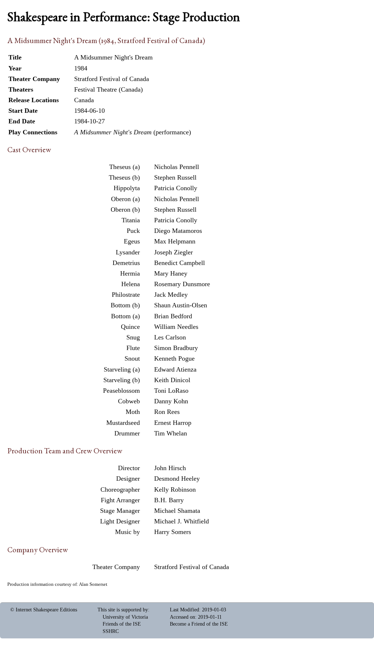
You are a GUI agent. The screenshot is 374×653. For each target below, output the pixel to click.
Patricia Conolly (175, 188)
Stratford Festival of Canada (191, 567)
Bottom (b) (125, 305)
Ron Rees (167, 411)
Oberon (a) (125, 199)
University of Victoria (125, 617)
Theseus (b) (124, 177)
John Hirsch (170, 468)
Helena (130, 284)
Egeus (132, 241)
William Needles (176, 326)
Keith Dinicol (172, 380)
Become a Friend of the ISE (199, 624)
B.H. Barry (169, 500)
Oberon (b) (125, 209)
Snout (132, 358)
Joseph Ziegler (173, 252)
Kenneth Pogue (174, 358)
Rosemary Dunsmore (182, 284)
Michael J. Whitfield (181, 521)
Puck (133, 230)
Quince (130, 326)
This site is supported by (123, 609)
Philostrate (126, 294)
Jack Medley (171, 294)
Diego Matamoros (178, 230)
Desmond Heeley (177, 478)
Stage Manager (120, 510)
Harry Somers (172, 531)
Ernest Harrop (172, 422)
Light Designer (120, 521)
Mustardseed (123, 422)
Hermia (130, 273)
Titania (131, 220)
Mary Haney (170, 273)
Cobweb (129, 401)
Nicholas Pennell (176, 166)
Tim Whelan (170, 433)
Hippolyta (127, 188)
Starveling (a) (122, 369)
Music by (127, 531)
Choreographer (120, 489)
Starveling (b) (121, 380)
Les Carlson (170, 337)
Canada (84, 100)
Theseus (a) (124, 166)
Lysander (128, 252)
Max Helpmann (174, 241)
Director (129, 468)
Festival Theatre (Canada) (108, 89)
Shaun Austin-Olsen (180, 305)
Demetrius (126, 262)
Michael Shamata (177, 510)
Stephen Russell (175, 177)
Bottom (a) (125, 316)
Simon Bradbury (176, 348)
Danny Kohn (171, 401)
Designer (128, 478)
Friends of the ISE (122, 624)
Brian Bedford (173, 316)
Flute (133, 348)
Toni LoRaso (171, 390)
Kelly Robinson (175, 489)
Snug (133, 337)
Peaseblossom (121, 390)
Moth (133, 411)
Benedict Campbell (179, 262)
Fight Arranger (120, 500)
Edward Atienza (175, 369)
